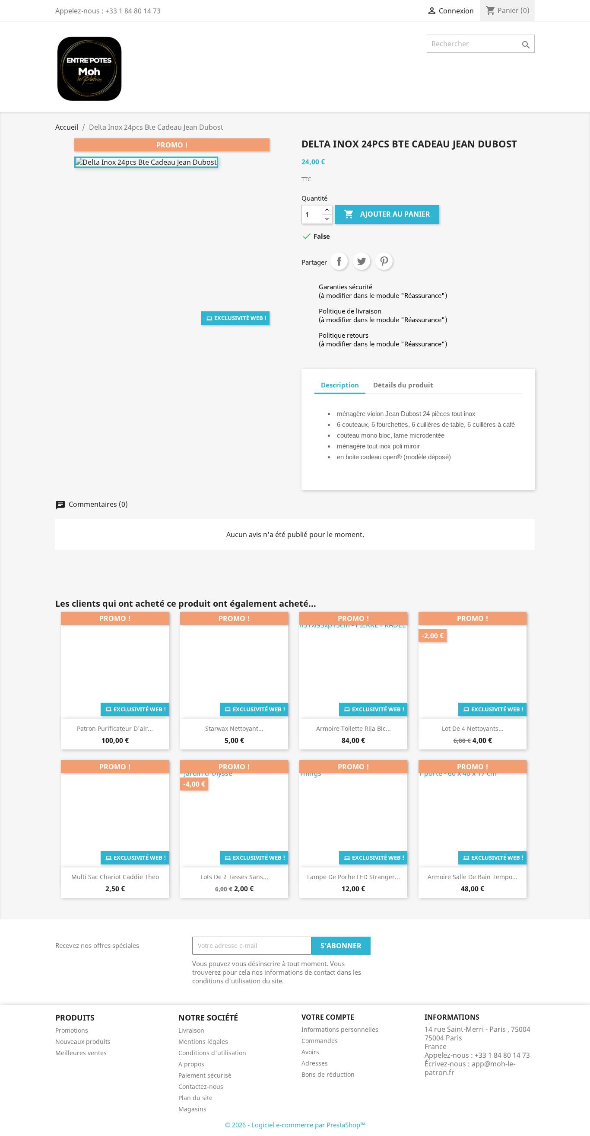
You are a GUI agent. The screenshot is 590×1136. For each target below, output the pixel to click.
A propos (191, 1064)
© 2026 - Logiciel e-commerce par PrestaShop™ (295, 1124)
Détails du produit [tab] (403, 385)
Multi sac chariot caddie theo (115, 877)
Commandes (319, 1041)
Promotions (71, 1030)
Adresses (314, 1063)
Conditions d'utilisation (212, 1053)
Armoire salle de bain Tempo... (472, 877)
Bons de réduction (328, 1074)
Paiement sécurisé (205, 1075)
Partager (339, 261)
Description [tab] (340, 385)
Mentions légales (203, 1041)
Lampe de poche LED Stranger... (353, 877)
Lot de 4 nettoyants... (473, 728)
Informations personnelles (339, 1029)
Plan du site (195, 1098)
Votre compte (327, 1017)
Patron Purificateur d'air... (115, 728)
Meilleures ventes (81, 1053)
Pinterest (384, 261)
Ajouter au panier (387, 214)
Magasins (192, 1109)
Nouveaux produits (83, 1041)
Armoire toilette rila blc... (353, 728)
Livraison (191, 1030)
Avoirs (310, 1052)
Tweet (361, 261)
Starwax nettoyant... (234, 728)
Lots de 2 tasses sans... (234, 877)
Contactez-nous (200, 1086)
